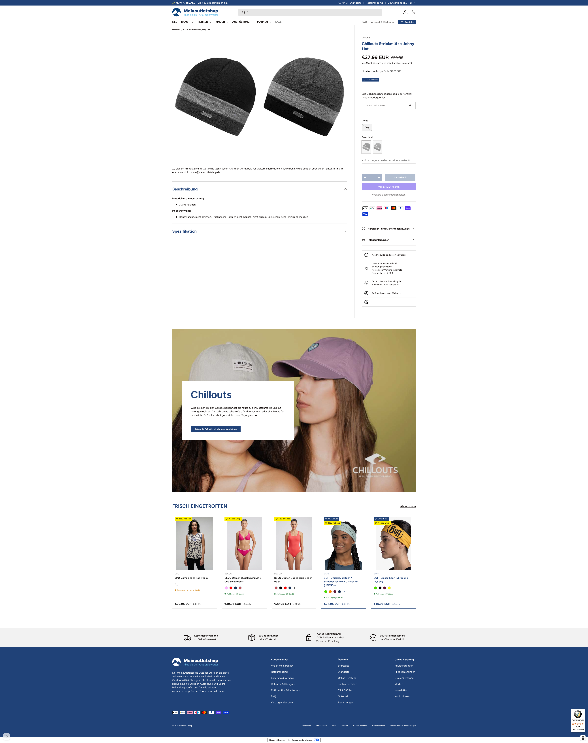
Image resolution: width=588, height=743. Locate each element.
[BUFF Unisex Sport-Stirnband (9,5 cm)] (393, 543)
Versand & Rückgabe (382, 22)
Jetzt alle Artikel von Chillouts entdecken (216, 429)
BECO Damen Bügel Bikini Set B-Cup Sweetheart (243, 579)
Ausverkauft (400, 177)
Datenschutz (321, 725)
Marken (399, 684)
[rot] (230, 587)
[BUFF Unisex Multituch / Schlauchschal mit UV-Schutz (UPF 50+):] (343, 543)
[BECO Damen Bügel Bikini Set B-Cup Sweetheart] (244, 543)
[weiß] (176, 584)
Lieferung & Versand (282, 677)
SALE (278, 22)
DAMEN (185, 22)
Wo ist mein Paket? (282, 665)
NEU (174, 22)
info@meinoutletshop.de (206, 172)
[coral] (240, 587)
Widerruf (344, 725)
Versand (377, 63)
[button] (414, 12)
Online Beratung (347, 677)
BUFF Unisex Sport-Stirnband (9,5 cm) (391, 579)
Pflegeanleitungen (405, 671)
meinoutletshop (185, 725)
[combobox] (310, 12)
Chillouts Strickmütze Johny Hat (196, 30)
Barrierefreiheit (378, 725)
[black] (280, 587)
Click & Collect (346, 690)
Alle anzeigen (408, 506)
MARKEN (262, 22)
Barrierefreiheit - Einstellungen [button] (403, 725)
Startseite (176, 30)
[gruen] (325, 591)
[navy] (235, 587)
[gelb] (389, 587)
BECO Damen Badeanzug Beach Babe (293, 579)
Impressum (306, 725)
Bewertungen (345, 702)
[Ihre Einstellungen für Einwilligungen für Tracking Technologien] (583, 738)
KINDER (220, 22)
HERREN (203, 22)
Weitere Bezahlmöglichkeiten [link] (388, 194)
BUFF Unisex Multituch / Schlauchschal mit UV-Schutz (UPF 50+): (341, 581)
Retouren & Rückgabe (283, 684)
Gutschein (343, 696)
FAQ (364, 22)
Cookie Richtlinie (360, 725)
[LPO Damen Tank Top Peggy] (194, 543)
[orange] (330, 591)
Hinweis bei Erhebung (277, 740)
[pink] (226, 587)
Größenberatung (404, 677)
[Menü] (583, 710)
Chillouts (366, 37)
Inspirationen (402, 696)
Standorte (356, 2)
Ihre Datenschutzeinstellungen (300, 740)
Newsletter (401, 690)
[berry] (334, 591)
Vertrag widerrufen (282, 702)
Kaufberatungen (404, 665)
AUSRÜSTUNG (241, 22)
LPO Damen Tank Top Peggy (191, 577)
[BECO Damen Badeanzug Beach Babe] (294, 543)
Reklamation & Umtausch (285, 690)
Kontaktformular (333, 168)
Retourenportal (374, 2)
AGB (334, 725)
